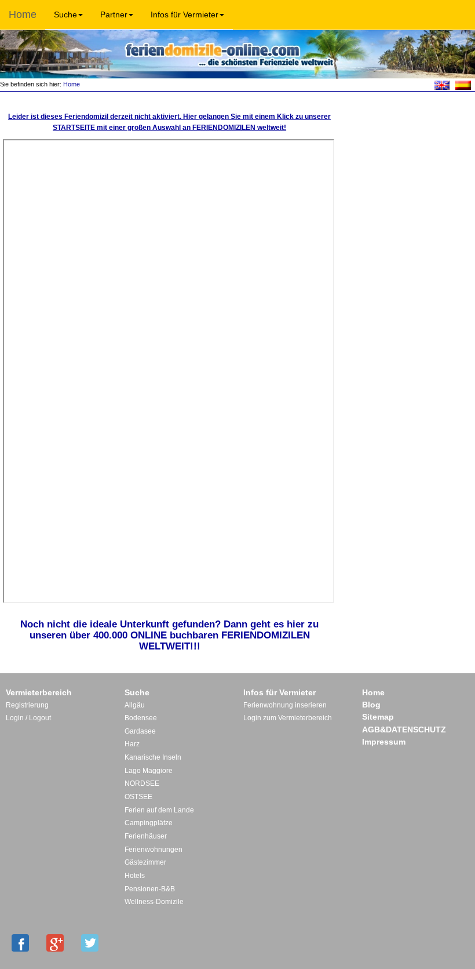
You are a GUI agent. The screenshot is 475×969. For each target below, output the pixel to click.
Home (22, 14)
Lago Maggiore (149, 771)
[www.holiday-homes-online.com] (441, 84)
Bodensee (141, 718)
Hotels (135, 876)
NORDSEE (142, 783)
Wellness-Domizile (154, 902)
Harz (132, 744)
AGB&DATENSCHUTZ (404, 729)
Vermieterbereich (39, 692)
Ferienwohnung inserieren (285, 705)
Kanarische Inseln (153, 757)
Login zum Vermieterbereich (287, 718)
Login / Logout (28, 718)
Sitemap (378, 716)
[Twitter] (89, 943)
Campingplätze (149, 823)
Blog (371, 704)
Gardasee (140, 731)
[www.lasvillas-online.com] (463, 84)
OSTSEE (138, 797)
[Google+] (55, 943)
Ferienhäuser (146, 836)
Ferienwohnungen (153, 849)
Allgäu (135, 705)
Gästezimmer (145, 862)
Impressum (383, 741)
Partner (113, 14)
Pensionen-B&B (150, 889)
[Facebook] (20, 943)
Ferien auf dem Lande (159, 810)
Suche (65, 14)
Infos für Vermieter (184, 14)
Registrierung (27, 705)
